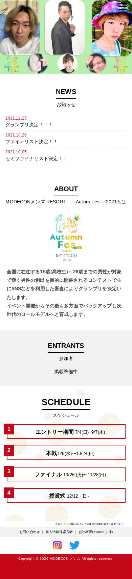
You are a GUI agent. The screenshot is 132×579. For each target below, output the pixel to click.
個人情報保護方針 (59, 532)
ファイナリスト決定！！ (31, 141)
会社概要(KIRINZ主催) (96, 532)
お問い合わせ (29, 532)
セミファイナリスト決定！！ (36, 158)
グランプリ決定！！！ (29, 124)
